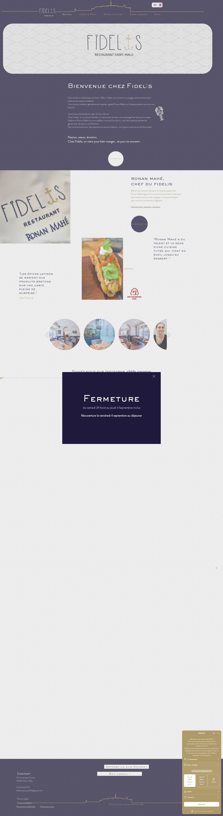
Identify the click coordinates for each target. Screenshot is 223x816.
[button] (154, 376)
